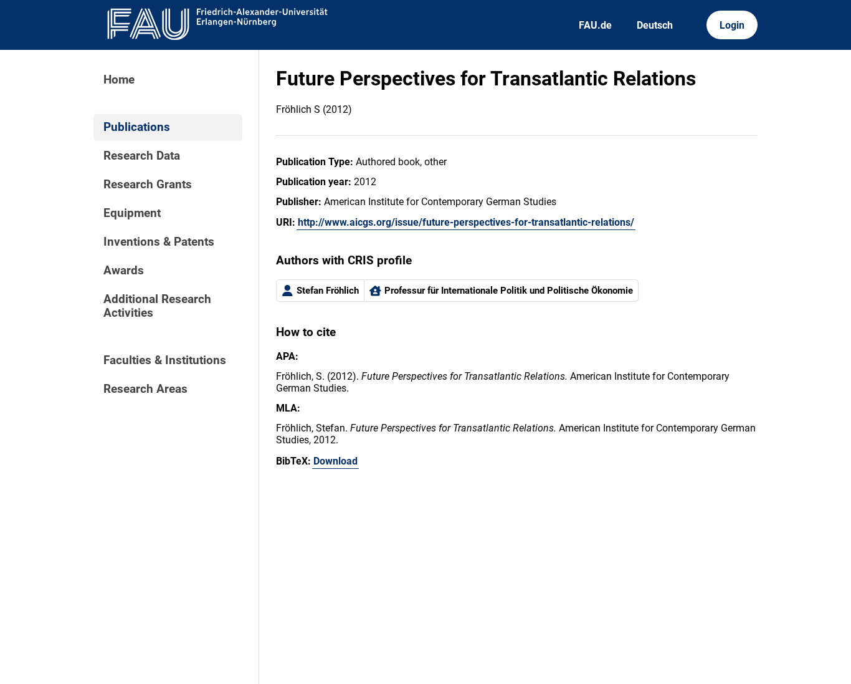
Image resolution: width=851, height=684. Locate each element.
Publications (136, 127)
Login (732, 25)
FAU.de (595, 25)
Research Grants (147, 184)
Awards (123, 270)
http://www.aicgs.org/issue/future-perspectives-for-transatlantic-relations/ (466, 222)
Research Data (141, 156)
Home (119, 80)
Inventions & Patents (158, 242)
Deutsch (655, 25)
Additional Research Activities (157, 306)
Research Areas (145, 389)
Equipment (132, 213)
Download (335, 461)
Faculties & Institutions (164, 360)
